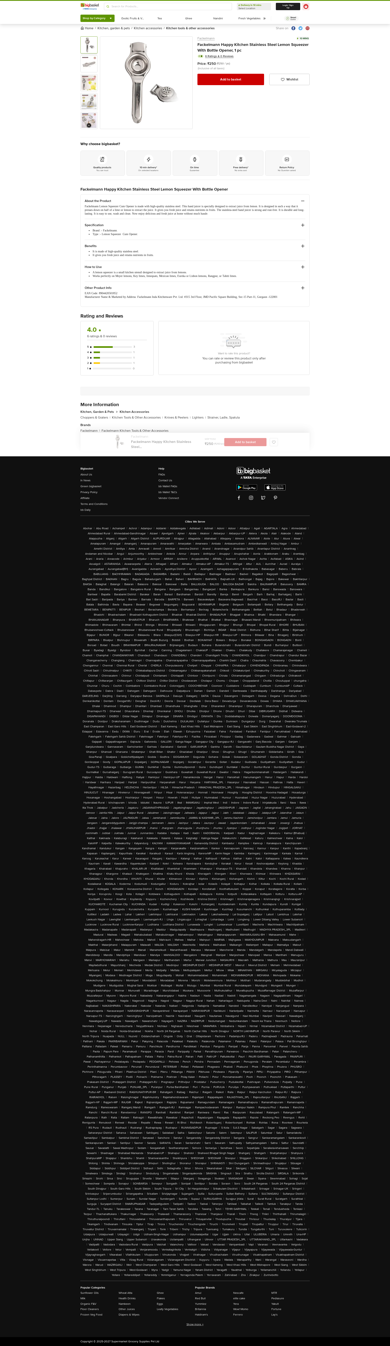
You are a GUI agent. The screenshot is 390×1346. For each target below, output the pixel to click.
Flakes (161, 1298)
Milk (82, 1298)
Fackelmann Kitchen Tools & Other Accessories (135, 431)
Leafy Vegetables (167, 1309)
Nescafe (238, 1293)
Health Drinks (127, 1298)
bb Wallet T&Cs (167, 492)
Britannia (200, 1309)
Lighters (199, 417)
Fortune (276, 1309)
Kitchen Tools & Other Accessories (137, 417)
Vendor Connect (168, 498)
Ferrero (238, 1314)
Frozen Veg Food (91, 1314)
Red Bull (200, 1298)
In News (85, 480)
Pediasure (277, 1298)
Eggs (160, 1304)
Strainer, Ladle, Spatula (223, 417)
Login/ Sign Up (288, 6)
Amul (198, 1293)
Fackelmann (206, 38)
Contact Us (165, 480)
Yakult (275, 1304)
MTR (274, 1293)
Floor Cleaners (89, 1309)
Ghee (160, 1293)
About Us (86, 474)
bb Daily (85, 510)
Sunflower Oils (89, 1293)
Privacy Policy (89, 492)
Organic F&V (88, 1304)
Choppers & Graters (95, 417)
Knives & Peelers (178, 417)
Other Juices (127, 1309)
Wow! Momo (240, 1309)
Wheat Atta (125, 1293)
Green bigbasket (90, 486)
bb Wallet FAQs (167, 486)
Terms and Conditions (94, 504)
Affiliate (85, 498)
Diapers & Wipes (129, 1314)
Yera (236, 1304)
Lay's (274, 1314)
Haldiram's (201, 1314)
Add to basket (230, 79)
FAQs (161, 474)
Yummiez (200, 1304)
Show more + (195, 1324)
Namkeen (125, 1304)
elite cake (239, 1298)
